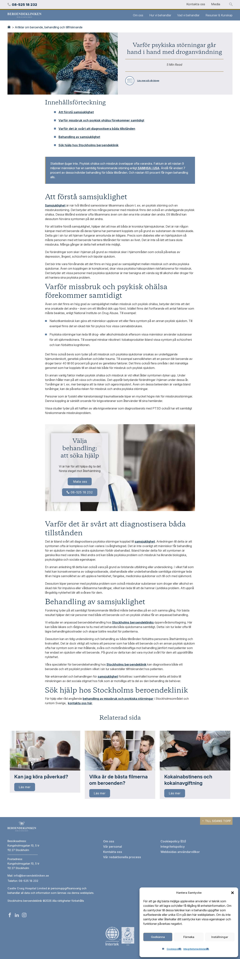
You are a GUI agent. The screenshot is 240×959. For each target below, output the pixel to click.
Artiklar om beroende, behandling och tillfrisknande (48, 27)
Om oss (138, 15)
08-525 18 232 (82, 492)
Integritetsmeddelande (196, 949)
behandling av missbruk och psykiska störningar (118, 698)
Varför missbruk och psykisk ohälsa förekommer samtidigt (101, 120)
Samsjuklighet (55, 205)
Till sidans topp (217, 821)
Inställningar (219, 937)
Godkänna (158, 937)
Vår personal (112, 846)
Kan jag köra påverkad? (41, 777)
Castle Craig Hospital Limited (27, 888)
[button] (232, 893)
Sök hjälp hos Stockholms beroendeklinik (88, 145)
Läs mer (25, 787)
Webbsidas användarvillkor (180, 852)
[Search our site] (230, 4)
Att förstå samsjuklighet (76, 112)
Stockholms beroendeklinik (126, 664)
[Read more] (45, 751)
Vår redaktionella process (122, 857)
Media (215, 4)
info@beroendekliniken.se (31, 875)
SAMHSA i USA (148, 168)
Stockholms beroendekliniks (133, 622)
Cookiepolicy (174, 949)
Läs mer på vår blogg (148, 80)
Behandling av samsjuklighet (79, 137)
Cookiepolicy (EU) (173, 841)
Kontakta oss (195, 4)
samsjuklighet (145, 541)
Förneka (188, 937)
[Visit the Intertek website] (120, 946)
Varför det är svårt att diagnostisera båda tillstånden (96, 128)
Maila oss (80, 481)
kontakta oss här (80, 703)
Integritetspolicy (172, 846)
